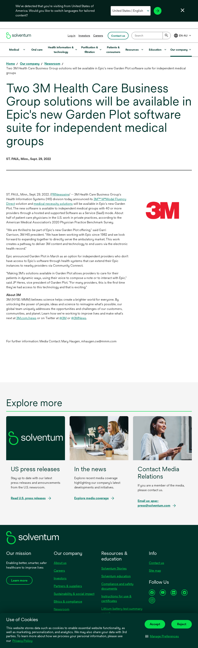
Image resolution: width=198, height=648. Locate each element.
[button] (162, 636)
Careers (98, 35)
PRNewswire (60, 194)
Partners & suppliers (68, 586)
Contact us (156, 563)
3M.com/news (26, 318)
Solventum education (116, 576)
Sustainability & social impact (74, 594)
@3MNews (78, 318)
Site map (155, 570)
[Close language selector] (182, 10)
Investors (84, 35)
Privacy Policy (22, 641)
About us (60, 563)
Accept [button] (155, 624)
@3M (63, 318)
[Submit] (167, 35)
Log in (71, 35)
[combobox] (151, 35)
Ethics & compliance (68, 601)
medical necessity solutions (53, 204)
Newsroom (61, 609)
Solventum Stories (114, 568)
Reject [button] (181, 624)
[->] (157, 11)
